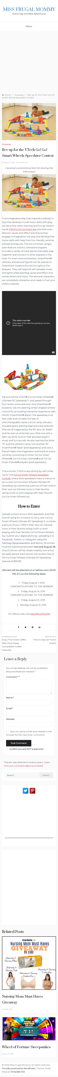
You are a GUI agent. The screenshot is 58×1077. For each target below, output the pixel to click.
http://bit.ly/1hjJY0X (40, 614)
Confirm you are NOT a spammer (26, 749)
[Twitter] (26, 791)
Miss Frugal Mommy (29, 10)
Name (10, 697)
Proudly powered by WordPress (18, 1068)
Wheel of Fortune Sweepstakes (26, 1047)
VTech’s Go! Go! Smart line (23, 229)
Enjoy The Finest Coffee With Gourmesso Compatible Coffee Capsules (14, 644)
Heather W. (23, 162)
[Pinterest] (32, 791)
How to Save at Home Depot (44, 641)
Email (9, 708)
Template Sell (18, 1071)
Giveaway (6, 144)
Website (10, 719)
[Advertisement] (29, 61)
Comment (12, 677)
